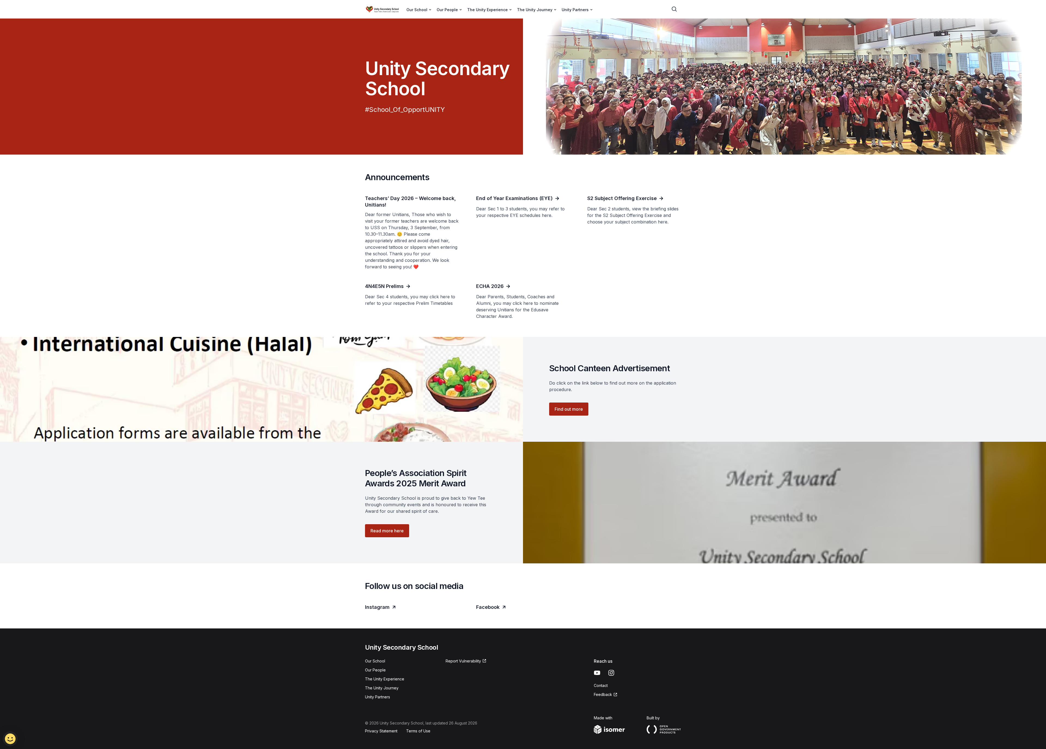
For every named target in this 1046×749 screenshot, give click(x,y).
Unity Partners (377, 697)
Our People (375, 670)
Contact (601, 685)
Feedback (603, 694)
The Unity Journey (382, 688)
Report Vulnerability (463, 661)
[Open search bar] (674, 9)
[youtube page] (597, 673)
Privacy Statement (381, 731)
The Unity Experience (384, 679)
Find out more (569, 409)
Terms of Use (418, 731)
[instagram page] (611, 673)
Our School (375, 661)
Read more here (387, 530)
